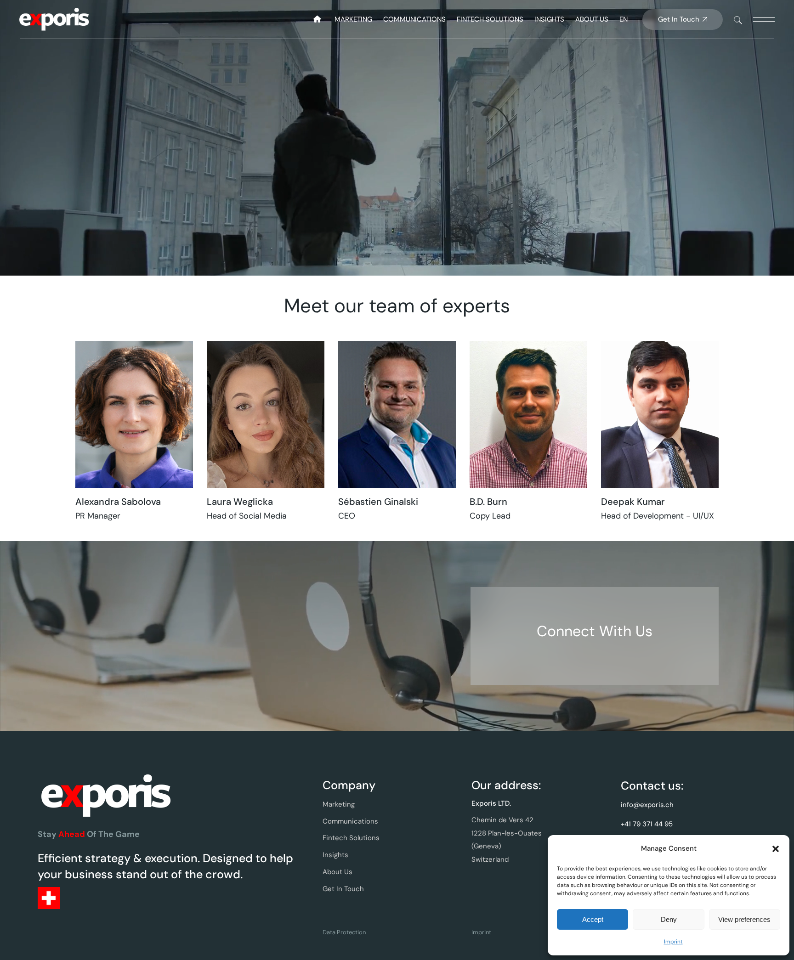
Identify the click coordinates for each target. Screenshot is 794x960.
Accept (592, 919)
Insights (335, 854)
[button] (775, 848)
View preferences (744, 919)
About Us (337, 871)
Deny (669, 919)
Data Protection (344, 932)
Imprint (673, 941)
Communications (350, 821)
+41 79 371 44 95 (647, 824)
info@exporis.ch (647, 804)
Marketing (339, 804)
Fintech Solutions (351, 837)
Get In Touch (343, 888)
